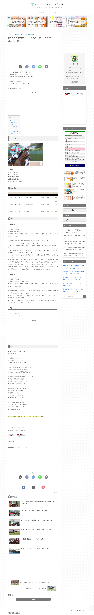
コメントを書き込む (33, 599)
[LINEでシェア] (40, 66)
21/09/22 (15, 129)
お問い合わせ (72, 610)
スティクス (12, 120)
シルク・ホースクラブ (27, 447)
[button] (46, 66)
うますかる (74, 64)
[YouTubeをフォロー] (43, 487)
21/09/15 (15, 127)
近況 (12, 124)
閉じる (17, 117)
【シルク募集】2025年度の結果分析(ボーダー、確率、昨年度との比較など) (74, 254)
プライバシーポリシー (81, 610)
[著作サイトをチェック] (23, 487)
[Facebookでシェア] (27, 66)
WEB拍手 (10, 441)
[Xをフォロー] (33, 487)
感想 (12, 133)
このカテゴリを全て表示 (75, 161)
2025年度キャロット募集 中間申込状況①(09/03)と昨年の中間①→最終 (74, 248)
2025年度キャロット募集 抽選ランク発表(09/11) (74, 237)
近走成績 (13, 122)
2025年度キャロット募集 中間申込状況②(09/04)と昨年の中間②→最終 (74, 242)
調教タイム (15, 131)
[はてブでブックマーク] (33, 66)
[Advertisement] (33, 53)
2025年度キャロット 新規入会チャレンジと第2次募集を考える (74, 231)
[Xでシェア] (20, 66)
